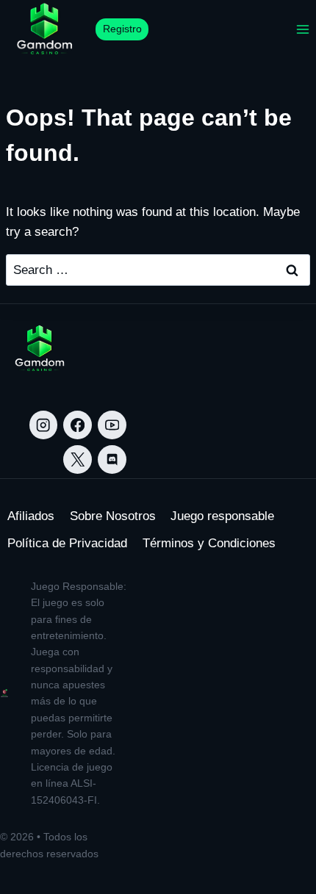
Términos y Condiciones (209, 543)
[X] (77, 459)
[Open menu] (302, 29)
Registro (122, 29)
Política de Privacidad (67, 543)
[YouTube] (112, 425)
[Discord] (112, 459)
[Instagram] (43, 425)
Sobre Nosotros (113, 516)
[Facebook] (77, 425)
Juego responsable (222, 516)
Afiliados (30, 516)
